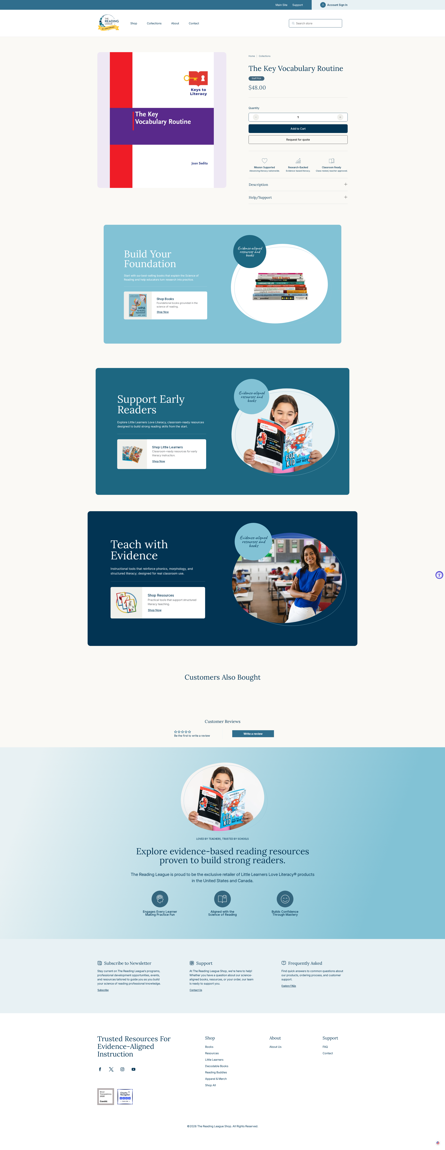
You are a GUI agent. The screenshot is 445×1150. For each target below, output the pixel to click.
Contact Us (196, 990)
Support (297, 5)
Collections (264, 56)
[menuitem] (133, 23)
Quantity (254, 108)
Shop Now (163, 312)
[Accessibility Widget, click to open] (439, 575)
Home (252, 56)
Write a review (253, 733)
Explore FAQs (289, 986)
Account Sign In (337, 5)
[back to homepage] (108, 23)
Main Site (281, 5)
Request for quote (298, 139)
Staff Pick (256, 78)
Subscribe (103, 990)
